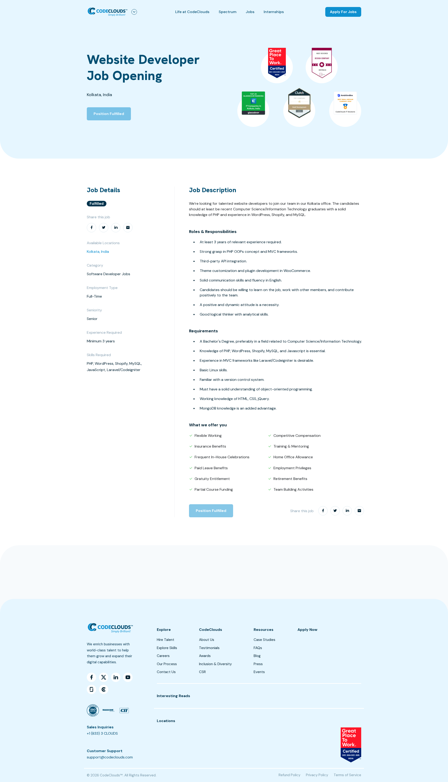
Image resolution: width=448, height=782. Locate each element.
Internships (274, 11)
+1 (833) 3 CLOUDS (102, 733)
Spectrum (227, 11)
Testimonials (209, 648)
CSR (202, 672)
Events (259, 672)
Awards (205, 655)
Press (258, 664)
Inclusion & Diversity (215, 664)
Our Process (167, 664)
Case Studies (264, 639)
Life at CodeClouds (192, 11)
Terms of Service (347, 775)
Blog (257, 655)
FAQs (258, 648)
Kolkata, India (98, 251)
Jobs (250, 11)
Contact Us (166, 672)
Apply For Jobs (343, 12)
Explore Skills (167, 648)
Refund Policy (289, 775)
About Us (206, 639)
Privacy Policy (317, 775)
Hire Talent (165, 639)
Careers (163, 655)
